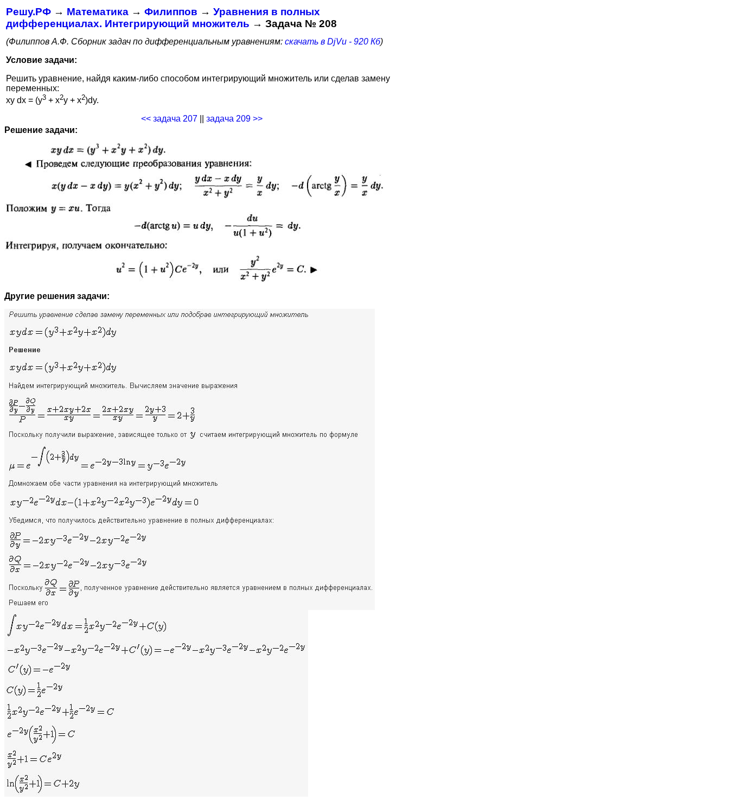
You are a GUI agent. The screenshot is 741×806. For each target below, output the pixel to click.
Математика (98, 11)
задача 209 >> (234, 118)
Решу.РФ (28, 11)
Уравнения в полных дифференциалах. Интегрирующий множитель (163, 17)
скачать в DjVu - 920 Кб (332, 41)
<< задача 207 (169, 118)
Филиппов (170, 11)
